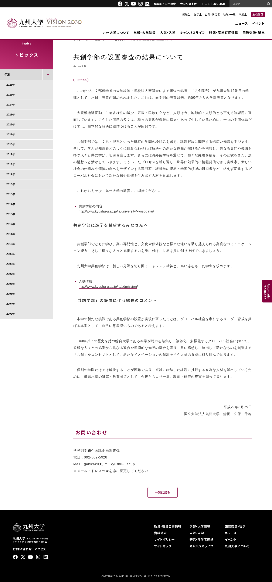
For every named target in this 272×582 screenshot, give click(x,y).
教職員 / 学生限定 (165, 4)
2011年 (10, 234)
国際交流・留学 (253, 32)
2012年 (10, 224)
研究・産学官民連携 (223, 32)
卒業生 (243, 14)
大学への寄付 (188, 4)
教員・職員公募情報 (167, 526)
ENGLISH (218, 4)
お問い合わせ (22, 549)
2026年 (10, 84)
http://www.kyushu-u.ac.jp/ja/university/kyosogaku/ (116, 211)
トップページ (81, 39)
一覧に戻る (162, 492)
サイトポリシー (164, 539)
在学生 (198, 14)
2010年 (10, 244)
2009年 (10, 254)
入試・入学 (168, 32)
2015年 (10, 194)
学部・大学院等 (144, 32)
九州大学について (116, 32)
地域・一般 (229, 14)
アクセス (40, 549)
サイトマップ (162, 546)
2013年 (10, 214)
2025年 (10, 94)
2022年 (10, 124)
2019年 (10, 154)
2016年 (10, 184)
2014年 (10, 204)
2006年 (10, 283)
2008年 (10, 264)
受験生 (186, 14)
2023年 (10, 114)
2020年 (10, 144)
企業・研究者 (212, 14)
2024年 (10, 104)
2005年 (10, 293)
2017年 (10, 174)
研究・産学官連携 (202, 539)
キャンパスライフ (192, 32)
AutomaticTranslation (267, 291)
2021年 (10, 134)
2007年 (10, 273)
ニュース (241, 23)
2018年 (10, 164)
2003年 (10, 313)
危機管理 (258, 14)
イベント (258, 23)
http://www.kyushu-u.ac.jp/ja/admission (108, 286)
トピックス (118, 39)
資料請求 (160, 533)
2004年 (10, 303)
